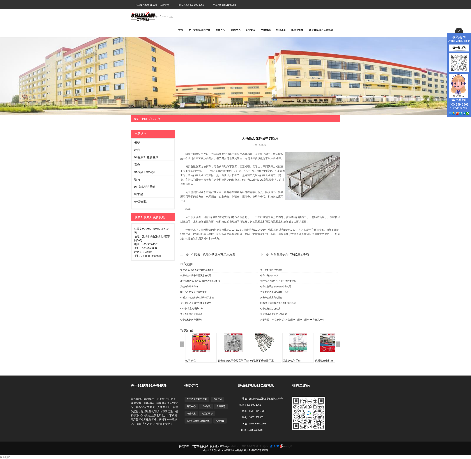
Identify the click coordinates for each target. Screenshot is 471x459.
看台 (137, 164)
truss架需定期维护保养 (191, 308)
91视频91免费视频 (146, 157)
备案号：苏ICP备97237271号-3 (249, 446)
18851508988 (229, 4)
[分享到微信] (467, 113)
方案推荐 (266, 30)
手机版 (289, 446)
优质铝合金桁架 (324, 360)
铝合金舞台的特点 (269, 275)
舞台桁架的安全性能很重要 (193, 291)
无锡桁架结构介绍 (189, 286)
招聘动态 (281, 30)
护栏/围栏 (140, 201)
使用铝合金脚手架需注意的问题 (195, 275)
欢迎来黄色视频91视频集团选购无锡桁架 (200, 280)
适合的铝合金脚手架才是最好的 (195, 302)
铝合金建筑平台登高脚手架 (233, 360)
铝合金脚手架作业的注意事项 (290, 254)
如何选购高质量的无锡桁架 (273, 313)
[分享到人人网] (464, 113)
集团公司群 (297, 30)
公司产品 (220, 30)
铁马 (137, 179)
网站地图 (5, 457)
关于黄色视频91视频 (199, 30)
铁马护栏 (190, 360)
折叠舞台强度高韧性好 (271, 297)
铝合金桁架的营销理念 (191, 313)
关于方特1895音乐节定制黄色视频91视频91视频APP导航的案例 (292, 319)
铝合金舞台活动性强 (270, 308)
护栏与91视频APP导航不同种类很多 (278, 280)
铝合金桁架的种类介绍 (271, 269)
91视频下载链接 (144, 172)
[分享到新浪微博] (457, 113)
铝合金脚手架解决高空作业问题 (275, 286)
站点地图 (220, 420)
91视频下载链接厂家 (262, 360)
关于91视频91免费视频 (149, 385)
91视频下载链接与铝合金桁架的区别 (278, 302)
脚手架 (138, 194)
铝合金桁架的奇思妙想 (191, 319)
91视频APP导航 (144, 186)
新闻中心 (235, 30)
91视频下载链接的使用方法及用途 (213, 254)
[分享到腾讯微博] (460, 113)
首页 (180, 30)
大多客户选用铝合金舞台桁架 (274, 291)
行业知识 (251, 30)
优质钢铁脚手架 (292, 360)
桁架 (137, 142)
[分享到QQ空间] (453, 113)
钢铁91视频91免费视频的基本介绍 (197, 269)
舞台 (137, 150)
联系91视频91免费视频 (321, 30)
